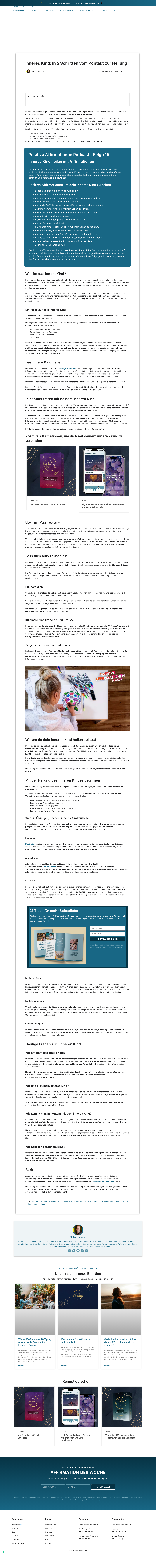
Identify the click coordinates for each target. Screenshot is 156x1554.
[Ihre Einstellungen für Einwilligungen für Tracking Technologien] (4, 1552)
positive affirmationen (110, 1201)
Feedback (15, 1536)
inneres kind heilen (84, 1201)
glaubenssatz (50, 1201)
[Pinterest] (88, 1531)
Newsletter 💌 (17, 1524)
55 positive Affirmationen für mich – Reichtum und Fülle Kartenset (121, 1436)
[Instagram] (83, 1531)
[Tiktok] (91, 1531)
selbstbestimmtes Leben (103, 1181)
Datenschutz (49, 1536)
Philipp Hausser (78, 1237)
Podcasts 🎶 (16, 1528)
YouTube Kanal (45, 253)
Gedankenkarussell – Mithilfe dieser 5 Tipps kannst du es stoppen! (120, 1342)
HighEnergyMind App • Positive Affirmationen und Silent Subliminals (76, 1438)
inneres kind (69, 1201)
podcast (96, 1201)
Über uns (48, 1528)
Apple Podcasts (108, 250)
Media (105, 10)
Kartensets (34, 501)
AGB (46, 1539)
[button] (127, 96)
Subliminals (49, 10)
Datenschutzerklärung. (116, 947)
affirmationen (37, 1201)
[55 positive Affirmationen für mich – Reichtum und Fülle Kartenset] (122, 1426)
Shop (123, 10)
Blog (115, 10)
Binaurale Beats (66, 10)
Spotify (95, 250)
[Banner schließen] (154, 3)
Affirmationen (18, 10)
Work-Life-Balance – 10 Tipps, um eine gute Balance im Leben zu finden (34, 1342)
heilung (60, 1201)
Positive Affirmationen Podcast (48, 250)
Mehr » (21, 1365)
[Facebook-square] (85, 1531)
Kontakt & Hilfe (50, 1524)
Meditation (34, 10)
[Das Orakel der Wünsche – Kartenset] (51, 495)
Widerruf (48, 1543)
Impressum (49, 1532)
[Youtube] (80, 1531)
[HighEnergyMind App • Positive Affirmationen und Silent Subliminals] (103, 495)
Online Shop (16, 1539)
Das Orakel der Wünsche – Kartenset (47, 504)
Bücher (84, 501)
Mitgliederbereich (18, 1543)
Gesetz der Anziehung (87, 10)
